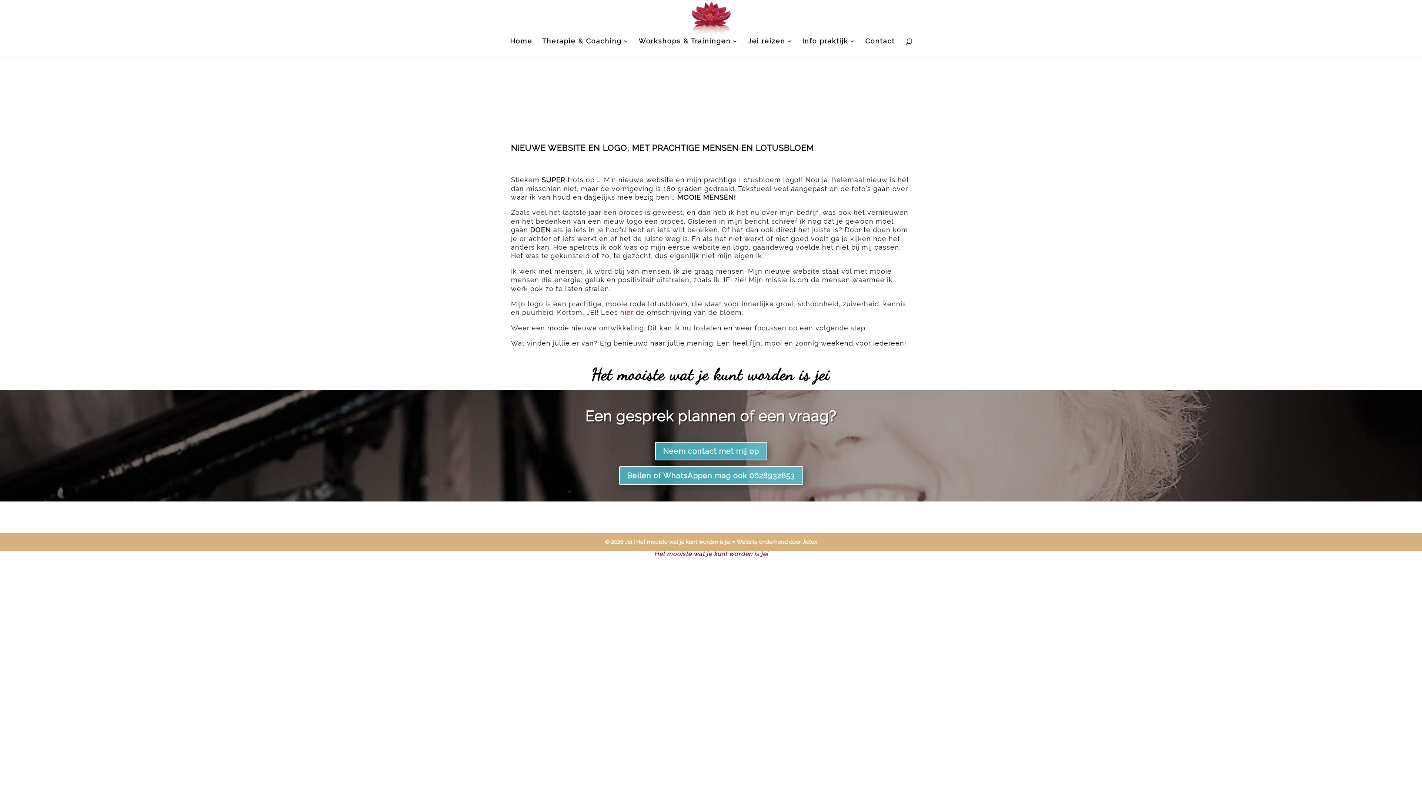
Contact (880, 42)
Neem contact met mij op (711, 451)
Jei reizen (766, 42)
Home (521, 42)
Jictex (809, 542)
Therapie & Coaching (582, 42)
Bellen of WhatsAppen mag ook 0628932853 (711, 475)
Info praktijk (825, 42)
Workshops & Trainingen (685, 42)
